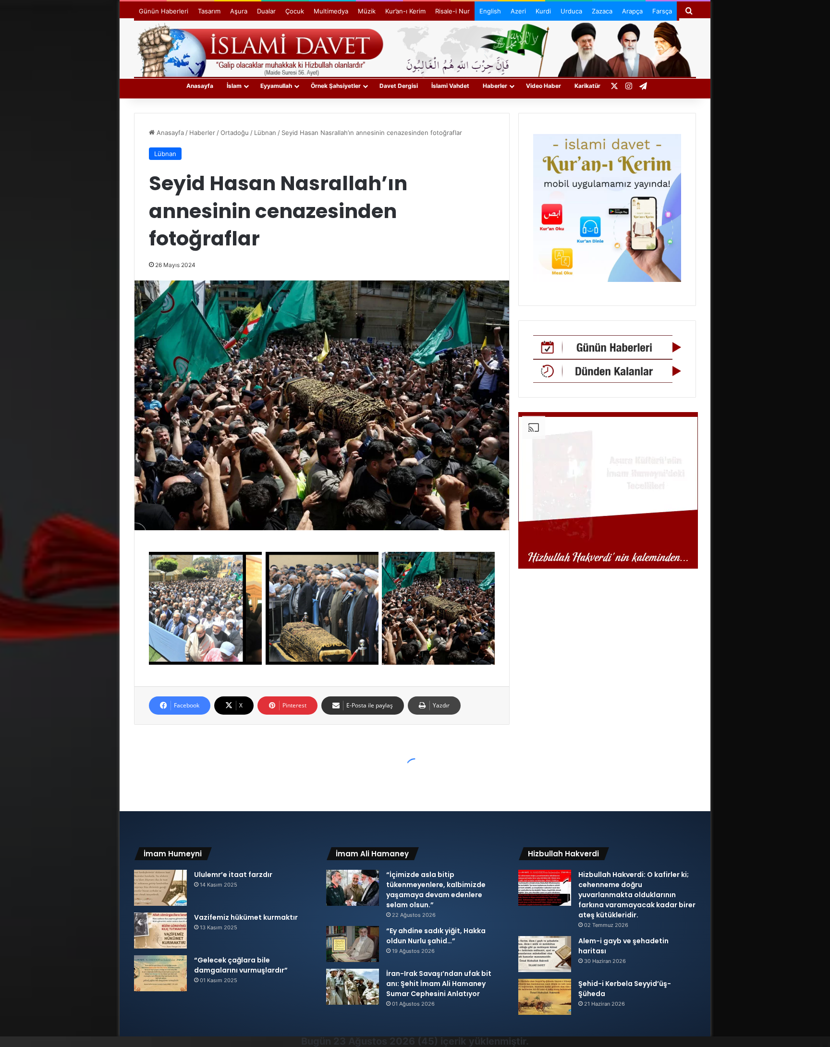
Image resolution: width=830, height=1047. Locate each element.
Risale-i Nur (452, 11)
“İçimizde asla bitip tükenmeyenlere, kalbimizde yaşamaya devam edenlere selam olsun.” (436, 890)
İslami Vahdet (450, 85)
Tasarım (209, 11)
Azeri (518, 11)
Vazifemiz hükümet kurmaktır (246, 917)
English (490, 11)
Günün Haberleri (163, 11)
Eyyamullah (276, 85)
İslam (234, 85)
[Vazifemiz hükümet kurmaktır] (160, 931)
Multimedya (331, 11)
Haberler (495, 85)
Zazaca (602, 11)
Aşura (238, 11)
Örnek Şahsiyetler (336, 85)
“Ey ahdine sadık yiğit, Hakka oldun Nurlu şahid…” (436, 936)
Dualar (266, 11)
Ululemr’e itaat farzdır (233, 874)
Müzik (367, 11)
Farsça (662, 11)
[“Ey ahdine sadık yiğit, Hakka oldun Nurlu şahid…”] (352, 944)
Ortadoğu (234, 132)
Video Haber (543, 85)
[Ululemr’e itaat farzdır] (160, 888)
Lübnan (265, 132)
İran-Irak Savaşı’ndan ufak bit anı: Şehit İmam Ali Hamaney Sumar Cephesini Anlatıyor (438, 983)
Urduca (571, 11)
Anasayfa (199, 85)
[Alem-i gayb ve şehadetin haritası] (544, 954)
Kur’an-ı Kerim (405, 11)
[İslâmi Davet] (415, 48)
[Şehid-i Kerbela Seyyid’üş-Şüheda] (544, 997)
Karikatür (587, 85)
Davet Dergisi (398, 85)
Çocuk (294, 11)
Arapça (632, 11)
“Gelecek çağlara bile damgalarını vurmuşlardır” (241, 965)
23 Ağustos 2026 (374, 1041)
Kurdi (543, 11)
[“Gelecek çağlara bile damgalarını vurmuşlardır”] (160, 973)
